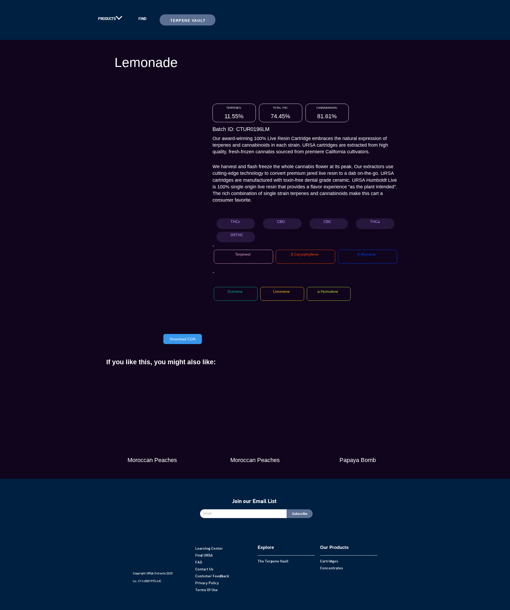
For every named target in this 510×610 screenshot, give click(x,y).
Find (142, 18)
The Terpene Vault (273, 561)
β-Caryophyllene (304, 254)
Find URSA (204, 555)
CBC (327, 221)
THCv (235, 221)
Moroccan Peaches (152, 460)
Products (107, 18)
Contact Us (204, 569)
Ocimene (235, 291)
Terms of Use (206, 589)
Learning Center (209, 548)
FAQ (198, 562)
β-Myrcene (367, 254)
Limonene (281, 291)
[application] (119, 18)
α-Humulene (327, 291)
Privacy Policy (207, 583)
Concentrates (331, 568)
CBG (281, 221)
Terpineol (242, 254)
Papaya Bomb (357, 460)
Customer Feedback (212, 576)
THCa (375, 221)
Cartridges (329, 561)
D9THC (237, 235)
